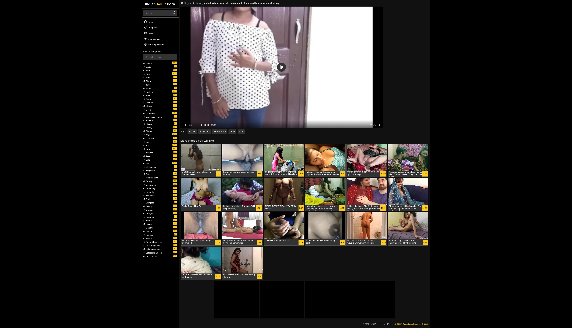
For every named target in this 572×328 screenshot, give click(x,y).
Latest (150, 33)
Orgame (149, 210)
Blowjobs (149, 203)
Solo (147, 160)
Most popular (153, 39)
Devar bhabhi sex (153, 242)
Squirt (148, 142)
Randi (148, 88)
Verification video (153, 117)
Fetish (148, 238)
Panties (149, 235)
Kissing (149, 124)
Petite (148, 174)
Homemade (219, 131)
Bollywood (150, 170)
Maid (147, 95)
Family (148, 127)
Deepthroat (150, 185)
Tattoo (148, 220)
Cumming (150, 188)
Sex (241, 131)
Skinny (148, 206)
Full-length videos (155, 44)
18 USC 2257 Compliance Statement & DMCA (410, 324)
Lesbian (149, 102)
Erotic (148, 67)
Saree (148, 99)
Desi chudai (151, 256)
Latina (148, 224)
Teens (148, 156)
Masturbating (151, 178)
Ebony (148, 131)
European (150, 217)
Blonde (148, 231)
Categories (152, 27)
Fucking (149, 92)
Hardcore (150, 113)
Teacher (149, 120)
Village (148, 106)
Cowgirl (149, 213)
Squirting (149, 195)
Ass (147, 163)
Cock (148, 110)
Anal (147, 135)
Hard (147, 149)
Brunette (149, 192)
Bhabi (148, 81)
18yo (147, 85)
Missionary (150, 167)
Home (150, 22)
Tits (147, 145)
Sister (148, 70)
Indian (148, 63)
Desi (147, 74)
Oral (147, 199)
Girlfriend (149, 138)
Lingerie (149, 228)
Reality (148, 181)
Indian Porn (160, 4)
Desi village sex (152, 245)
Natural (149, 152)
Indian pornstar (152, 249)
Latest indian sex (153, 253)
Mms (147, 77)
